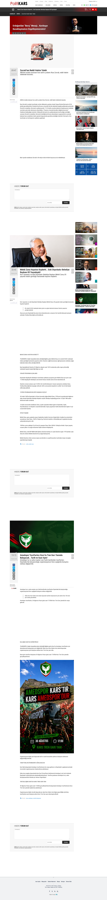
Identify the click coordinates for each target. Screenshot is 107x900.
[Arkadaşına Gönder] (14, 88)
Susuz (65, 1)
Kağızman (51, 1)
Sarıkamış (57, 1)
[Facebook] (14, 80)
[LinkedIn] (14, 85)
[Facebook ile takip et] (49, 891)
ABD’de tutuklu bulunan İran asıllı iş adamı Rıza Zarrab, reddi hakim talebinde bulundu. (44, 73)
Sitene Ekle (69, 881)
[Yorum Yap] (14, 93)
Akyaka (36, 1)
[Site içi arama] (95, 9)
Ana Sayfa (37, 881)
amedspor (30, 798)
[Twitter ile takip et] (52, 891)
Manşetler (44, 881)
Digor (46, 1)
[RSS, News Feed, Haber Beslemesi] (55, 891)
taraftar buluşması (37, 798)
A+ (72, 70)
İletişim (63, 881)
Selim (61, 1)
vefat (27, 444)
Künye (58, 881)
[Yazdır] (14, 91)
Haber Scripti (52, 894)
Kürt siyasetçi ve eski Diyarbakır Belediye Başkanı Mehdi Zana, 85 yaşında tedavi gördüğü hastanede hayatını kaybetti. (43, 275)
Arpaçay (41, 1)
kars (27, 798)
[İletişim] (93, 9)
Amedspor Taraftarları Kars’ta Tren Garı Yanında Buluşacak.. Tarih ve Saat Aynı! (37, 9)
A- (72, 73)
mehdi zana (31, 444)
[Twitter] (14, 83)
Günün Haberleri (52, 881)
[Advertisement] (45, 86)
